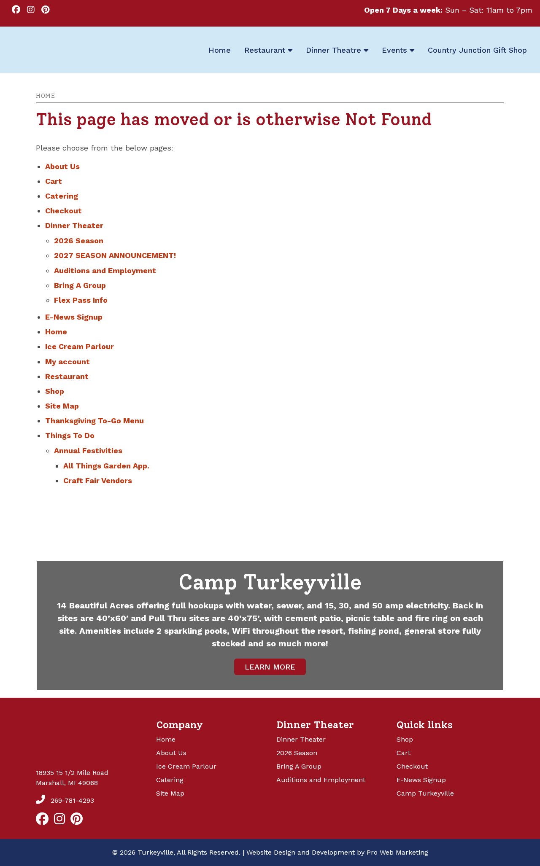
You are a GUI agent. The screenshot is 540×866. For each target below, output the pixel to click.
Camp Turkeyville (425, 793)
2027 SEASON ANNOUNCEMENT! (115, 255)
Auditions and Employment (105, 270)
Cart (53, 181)
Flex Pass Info (81, 300)
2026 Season (78, 240)
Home (45, 96)
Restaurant (67, 376)
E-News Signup (74, 316)
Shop (54, 391)
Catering (61, 195)
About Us (62, 166)
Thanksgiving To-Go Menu (94, 420)
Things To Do (69, 435)
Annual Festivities (88, 450)
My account (67, 361)
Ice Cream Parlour (79, 346)
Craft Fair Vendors (97, 480)
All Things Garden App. (106, 465)
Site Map (62, 405)
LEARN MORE (270, 666)
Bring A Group (80, 285)
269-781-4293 (71, 800)
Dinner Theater (74, 225)
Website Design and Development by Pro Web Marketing (337, 852)
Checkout (63, 210)
